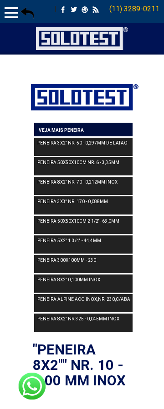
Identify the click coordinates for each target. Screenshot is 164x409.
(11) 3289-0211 (134, 9)
